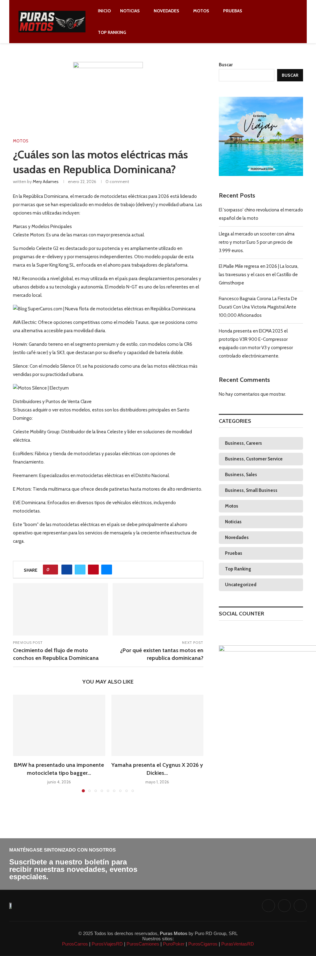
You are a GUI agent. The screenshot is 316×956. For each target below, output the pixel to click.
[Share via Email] (106, 569)
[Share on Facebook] (66, 569)
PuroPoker (173, 943)
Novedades (166, 11)
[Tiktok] (286, 21)
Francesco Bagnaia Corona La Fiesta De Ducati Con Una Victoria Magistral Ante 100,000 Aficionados (258, 307)
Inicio (104, 11)
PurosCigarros (202, 943)
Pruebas (232, 11)
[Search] (294, 21)
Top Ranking (112, 32)
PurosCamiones (142, 943)
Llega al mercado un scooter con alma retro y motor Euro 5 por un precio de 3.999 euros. (257, 242)
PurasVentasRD (237, 943)
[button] (21, 743)
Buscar (226, 64)
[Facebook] (272, 21)
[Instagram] (279, 21)
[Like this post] (52, 569)
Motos (201, 11)
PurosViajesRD (106, 943)
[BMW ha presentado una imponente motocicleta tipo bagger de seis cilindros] (59, 725)
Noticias (130, 11)
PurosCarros (75, 943)
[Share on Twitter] (80, 569)
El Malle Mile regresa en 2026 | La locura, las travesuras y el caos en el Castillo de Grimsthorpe (258, 275)
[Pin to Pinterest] (93, 569)
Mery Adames (46, 181)
